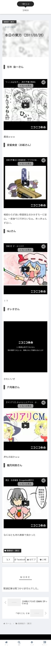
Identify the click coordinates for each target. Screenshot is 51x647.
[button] (45, 432)
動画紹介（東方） (13, 550)
